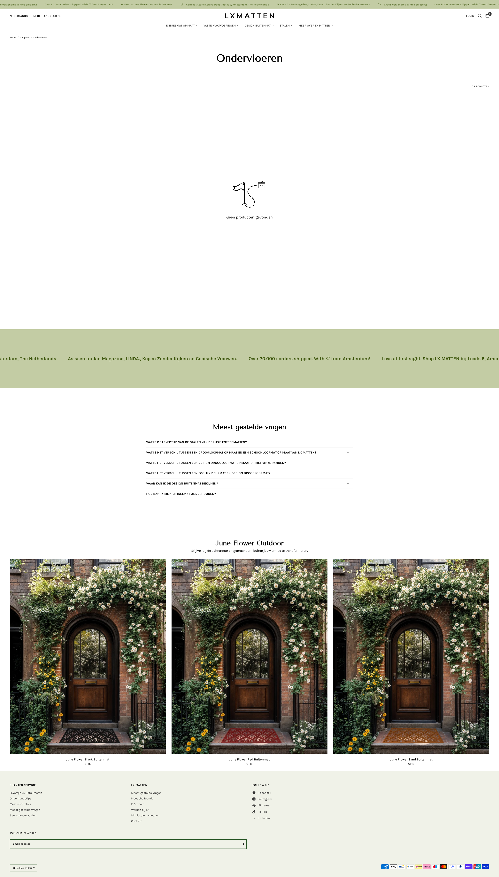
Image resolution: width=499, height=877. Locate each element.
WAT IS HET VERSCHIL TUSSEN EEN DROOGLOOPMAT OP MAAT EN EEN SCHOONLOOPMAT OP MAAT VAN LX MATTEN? (231, 452)
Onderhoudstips (20, 798)
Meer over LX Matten (314, 25)
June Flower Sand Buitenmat (411, 759)
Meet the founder (142, 798)
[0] (486, 16)
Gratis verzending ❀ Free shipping (377, 4)
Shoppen (24, 37)
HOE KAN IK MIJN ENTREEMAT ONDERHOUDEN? (182, 494)
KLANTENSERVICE (23, 785)
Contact (136, 821)
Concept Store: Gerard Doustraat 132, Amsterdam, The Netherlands (199, 4)
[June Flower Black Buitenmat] (88, 656)
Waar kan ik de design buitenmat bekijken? (182, 483)
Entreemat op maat (180, 25)
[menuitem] (182, 25)
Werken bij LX (140, 810)
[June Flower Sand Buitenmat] (411, 656)
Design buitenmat (257, 25)
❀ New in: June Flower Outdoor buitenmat (118, 4)
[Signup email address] (243, 844)
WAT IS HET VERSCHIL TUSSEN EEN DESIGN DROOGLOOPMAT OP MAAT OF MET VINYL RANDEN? (217, 463)
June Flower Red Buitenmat (249, 759)
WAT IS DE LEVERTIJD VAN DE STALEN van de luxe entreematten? (196, 442)
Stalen (285, 25)
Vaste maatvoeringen (219, 25)
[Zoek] (480, 16)
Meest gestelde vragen (25, 810)
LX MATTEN (139, 785)
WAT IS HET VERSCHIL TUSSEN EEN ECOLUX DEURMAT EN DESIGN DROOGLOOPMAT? (208, 473)
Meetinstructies (20, 804)
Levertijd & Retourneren (26, 793)
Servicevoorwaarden (23, 815)
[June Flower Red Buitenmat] (249, 656)
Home (13, 37)
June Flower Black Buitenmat (87, 759)
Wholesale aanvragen (145, 815)
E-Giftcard (137, 804)
